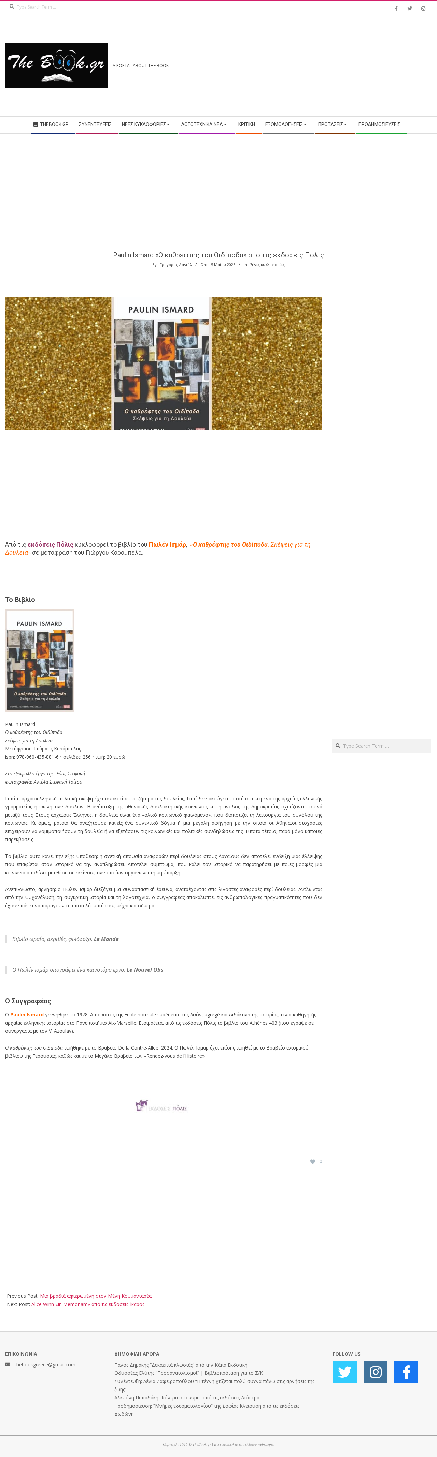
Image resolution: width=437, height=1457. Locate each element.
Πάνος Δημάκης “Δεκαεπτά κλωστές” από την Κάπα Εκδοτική (181, 1365)
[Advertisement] (325, 66)
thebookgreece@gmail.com (45, 1364)
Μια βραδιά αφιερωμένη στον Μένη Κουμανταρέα (96, 1296)
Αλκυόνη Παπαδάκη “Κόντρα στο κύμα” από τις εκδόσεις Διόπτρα (186, 1397)
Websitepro (265, 1444)
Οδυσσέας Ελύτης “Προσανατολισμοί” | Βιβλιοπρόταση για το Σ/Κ (188, 1373)
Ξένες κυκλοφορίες (267, 264)
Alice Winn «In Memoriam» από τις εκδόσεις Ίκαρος (87, 1304)
